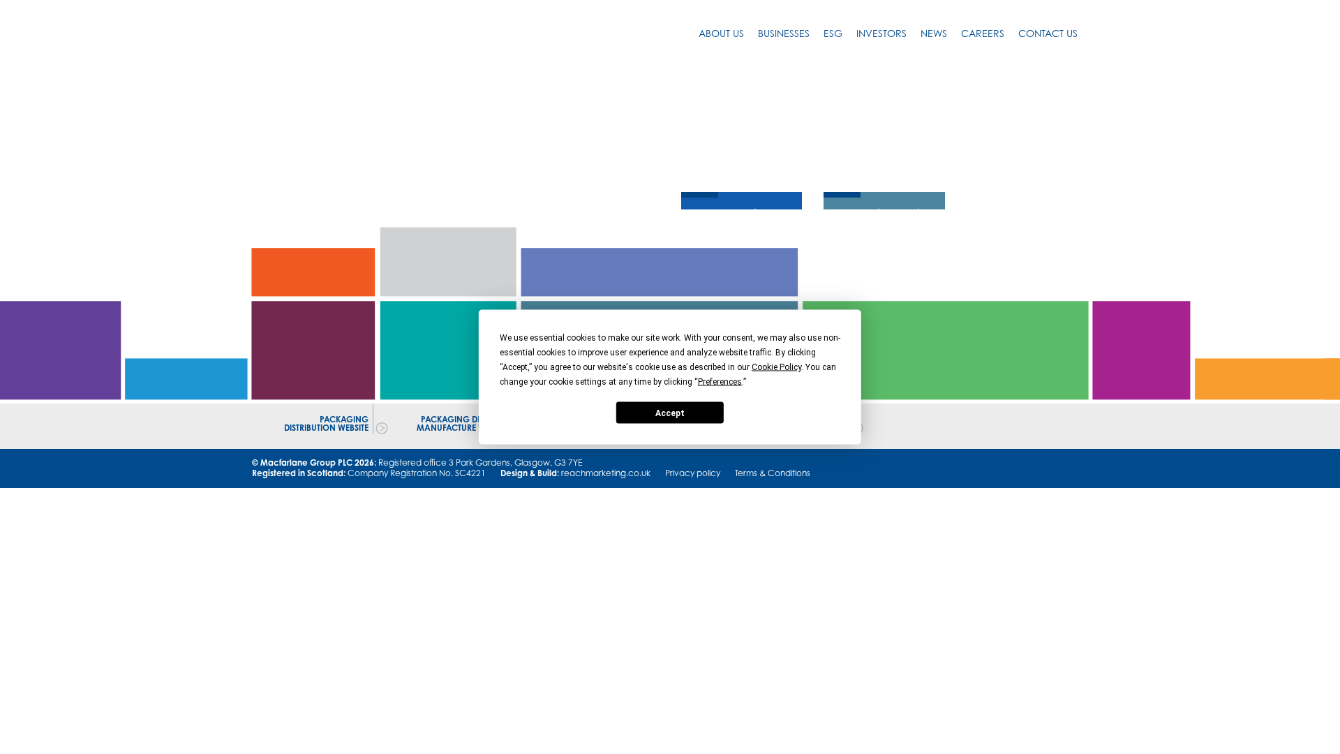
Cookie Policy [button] (776, 367)
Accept (670, 412)
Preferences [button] (720, 382)
